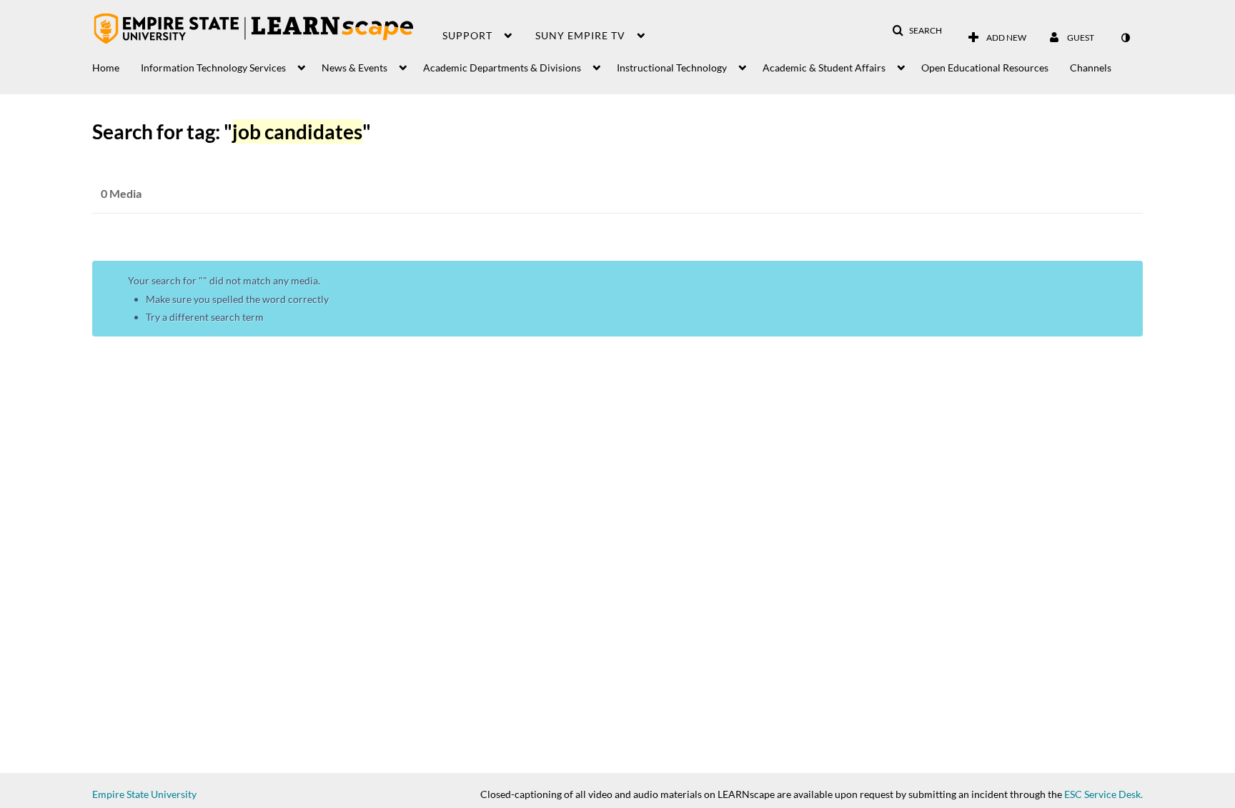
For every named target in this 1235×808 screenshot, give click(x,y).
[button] (917, 31)
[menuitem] (116, 63)
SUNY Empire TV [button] (580, 35)
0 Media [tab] (121, 193)
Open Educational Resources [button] (984, 67)
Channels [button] (1090, 67)
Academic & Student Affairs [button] (824, 67)
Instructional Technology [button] (672, 67)
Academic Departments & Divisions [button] (502, 67)
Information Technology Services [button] (213, 67)
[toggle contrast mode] (1125, 38)
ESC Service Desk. (1103, 794)
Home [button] (105, 67)
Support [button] (467, 35)
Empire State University (144, 794)
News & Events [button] (354, 67)
